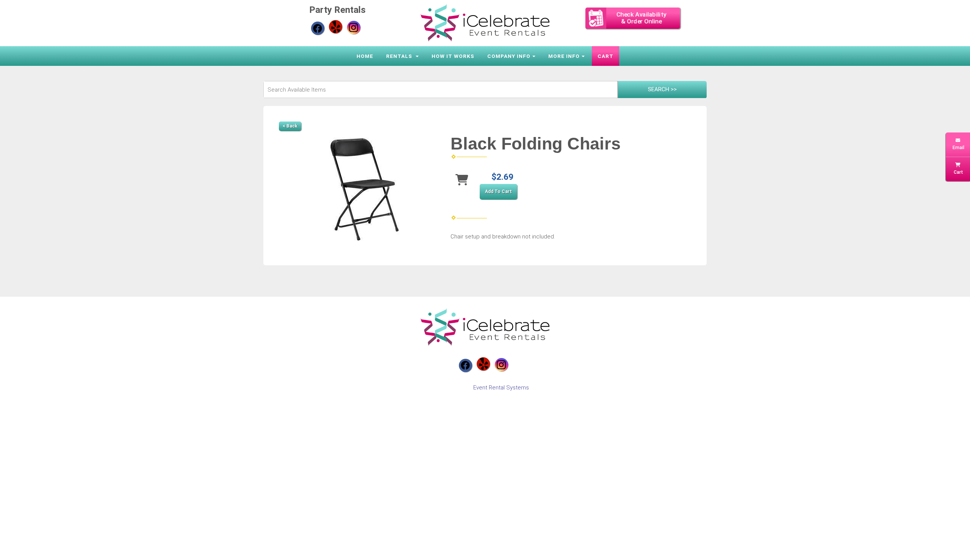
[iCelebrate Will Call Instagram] (353, 27)
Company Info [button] (508, 56)
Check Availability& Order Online (641, 18)
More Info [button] (564, 56)
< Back (290, 126)
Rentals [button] (400, 56)
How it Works (453, 56)
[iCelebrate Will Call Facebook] (317, 28)
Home (365, 56)
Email (957, 147)
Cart (605, 56)
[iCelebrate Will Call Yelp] (335, 26)
